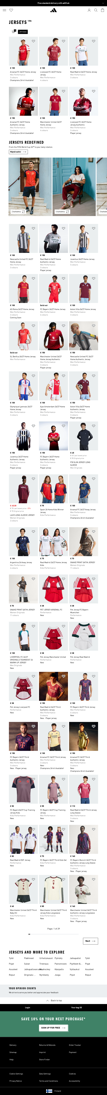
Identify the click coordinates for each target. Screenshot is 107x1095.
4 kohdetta (60, 212)
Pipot (72, 975)
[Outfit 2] (74, 186)
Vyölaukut (74, 969)
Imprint (42, 1052)
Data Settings (45, 1074)
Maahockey (44, 969)
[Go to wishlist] (11, 10)
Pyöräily (58, 958)
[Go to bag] (102, 10)
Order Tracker (75, 1045)
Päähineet (29, 958)
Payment (72, 1052)
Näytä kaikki (15, 152)
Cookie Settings (16, 1074)
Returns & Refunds (47, 1045)
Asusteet (13, 969)
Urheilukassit (46, 958)
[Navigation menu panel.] (4, 10)
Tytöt (11, 958)
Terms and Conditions (48, 1081)
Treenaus (43, 964)
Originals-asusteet (29, 975)
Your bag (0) (76, 1008)
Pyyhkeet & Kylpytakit (75, 964)
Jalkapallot (75, 958)
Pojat (11, 964)
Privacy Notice (15, 1081)
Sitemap (13, 1052)
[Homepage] (53, 11)
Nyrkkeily (44, 975)
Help (11, 1060)
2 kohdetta (16, 212)
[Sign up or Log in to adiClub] (89, 10)
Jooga (57, 975)
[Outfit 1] (30, 186)
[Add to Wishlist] (33, 41)
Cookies (72, 1074)
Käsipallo (59, 969)
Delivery (12, 1045)
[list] (58, 32)
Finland (57, 1091)
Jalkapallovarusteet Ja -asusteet (33, 969)
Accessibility (74, 1081)
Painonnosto (61, 964)
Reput (12, 975)
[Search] (96, 10)
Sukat (27, 964)
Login (27, 1008)
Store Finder (44, 1060)
